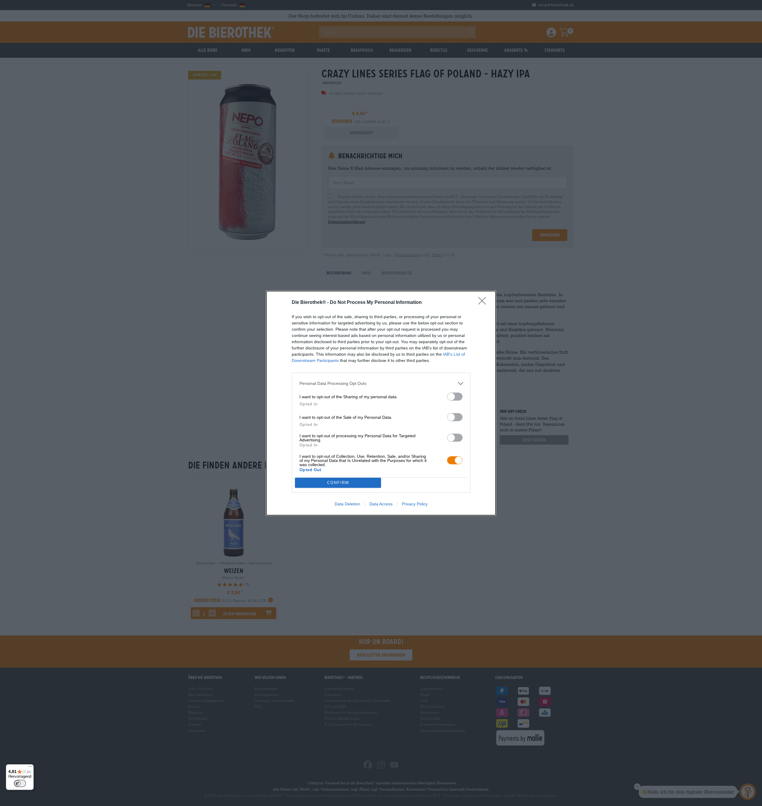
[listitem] (381, 383)
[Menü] (30, 767)
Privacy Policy (415, 504)
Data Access (381, 504)
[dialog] (381, 403)
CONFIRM (338, 482)
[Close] (484, 302)
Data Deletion (347, 504)
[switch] (455, 397)
